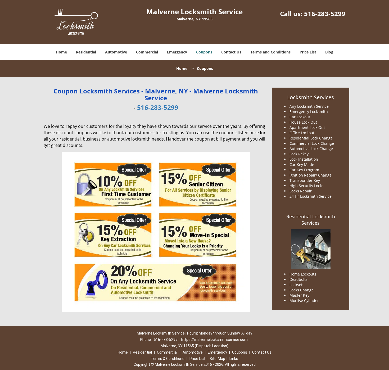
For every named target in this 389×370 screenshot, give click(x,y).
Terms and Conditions (270, 52)
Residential (86, 52)
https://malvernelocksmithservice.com (214, 339)
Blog (329, 52)
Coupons (204, 52)
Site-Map (217, 359)
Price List (308, 52)
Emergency (177, 52)
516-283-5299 (324, 13)
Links (233, 359)
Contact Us (231, 52)
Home (61, 52)
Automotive (116, 52)
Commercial (147, 52)
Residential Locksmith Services (310, 219)
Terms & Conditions (167, 359)
